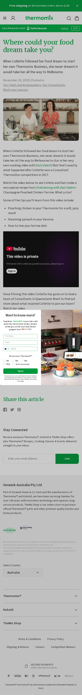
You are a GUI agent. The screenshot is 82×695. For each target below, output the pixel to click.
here (22, 381)
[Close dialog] (80, 312)
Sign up (20, 371)
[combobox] (6, 349)
